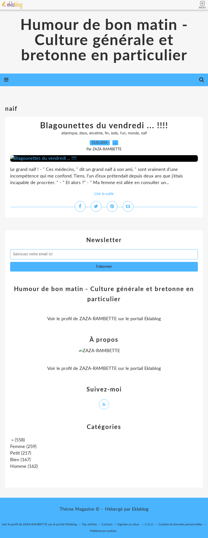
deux (83, 133)
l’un (123, 133)
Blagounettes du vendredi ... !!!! (104, 126)
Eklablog (140, 509)
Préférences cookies (103, 530)
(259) (23, 446)
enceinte (95, 133)
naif (144, 133)
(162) (24, 466)
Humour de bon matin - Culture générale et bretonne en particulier (104, 40)
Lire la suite (104, 194)
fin (107, 133)
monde (133, 133)
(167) (20, 460)
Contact (107, 524)
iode (114, 133)
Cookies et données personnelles (180, 524)
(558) (17, 440)
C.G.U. (149, 524)
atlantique (69, 133)
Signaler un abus (128, 524)
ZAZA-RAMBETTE (98, 319)
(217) (20, 453)
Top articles (89, 524)
